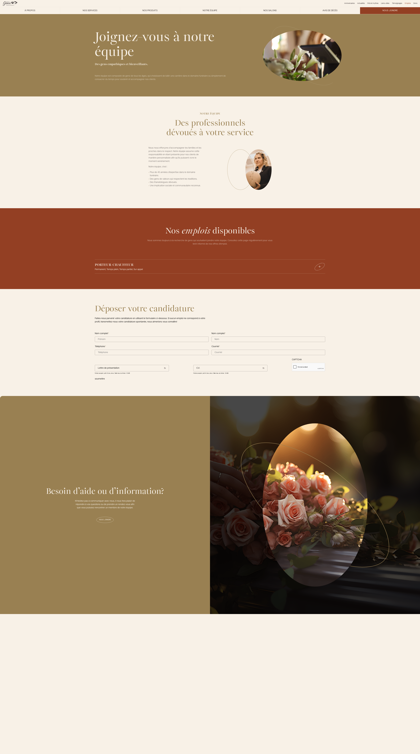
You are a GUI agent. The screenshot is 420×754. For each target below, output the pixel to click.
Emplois (408, 3)
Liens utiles (385, 3)
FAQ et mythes (372, 3)
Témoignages (397, 3)
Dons (415, 3)
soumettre (100, 379)
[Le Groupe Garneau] (10, 3)
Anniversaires (349, 3)
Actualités (361, 3)
